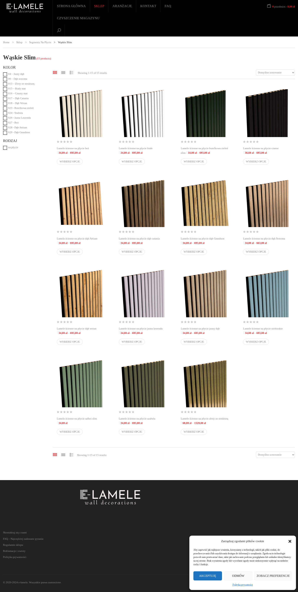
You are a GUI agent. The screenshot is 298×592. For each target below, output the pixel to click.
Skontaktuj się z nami (15, 532)
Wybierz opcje (70, 161)
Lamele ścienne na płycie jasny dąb (205, 331)
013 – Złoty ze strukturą (21, 83)
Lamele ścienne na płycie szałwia (143, 421)
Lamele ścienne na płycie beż (81, 150)
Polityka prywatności (243, 584)
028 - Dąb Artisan (17, 127)
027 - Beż (13, 122)
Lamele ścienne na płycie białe (143, 150)
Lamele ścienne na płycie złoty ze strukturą (205, 421)
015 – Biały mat (17, 88)
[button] (290, 541)
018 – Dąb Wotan (17, 103)
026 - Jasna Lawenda (19, 117)
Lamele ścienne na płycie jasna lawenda (143, 331)
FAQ (168, 6)
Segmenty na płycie (40, 42)
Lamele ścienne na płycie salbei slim (77, 421)
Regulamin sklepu (13, 544)
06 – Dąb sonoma (17, 78)
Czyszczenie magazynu (78, 18)
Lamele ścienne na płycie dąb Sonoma (267, 241)
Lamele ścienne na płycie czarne (267, 150)
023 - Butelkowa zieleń (21, 107)
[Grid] (55, 72)
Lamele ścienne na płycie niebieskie (267, 331)
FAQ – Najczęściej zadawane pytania (23, 538)
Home (6, 42)
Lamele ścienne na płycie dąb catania (143, 241)
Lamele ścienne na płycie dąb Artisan (81, 241)
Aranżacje (122, 6)
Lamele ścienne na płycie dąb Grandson (205, 241)
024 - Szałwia (15, 112)
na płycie (13, 147)
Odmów (238, 575)
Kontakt (148, 6)
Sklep (99, 6)
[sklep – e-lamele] (25, 8)
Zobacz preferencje (273, 575)
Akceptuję (207, 575)
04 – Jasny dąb (16, 73)
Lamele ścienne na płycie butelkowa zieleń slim (205, 150)
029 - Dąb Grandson (19, 132)
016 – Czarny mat (18, 93)
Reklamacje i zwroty (14, 550)
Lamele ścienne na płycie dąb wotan (81, 331)
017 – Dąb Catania (18, 98)
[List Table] (71, 72)
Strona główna (71, 6)
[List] (63, 72)
